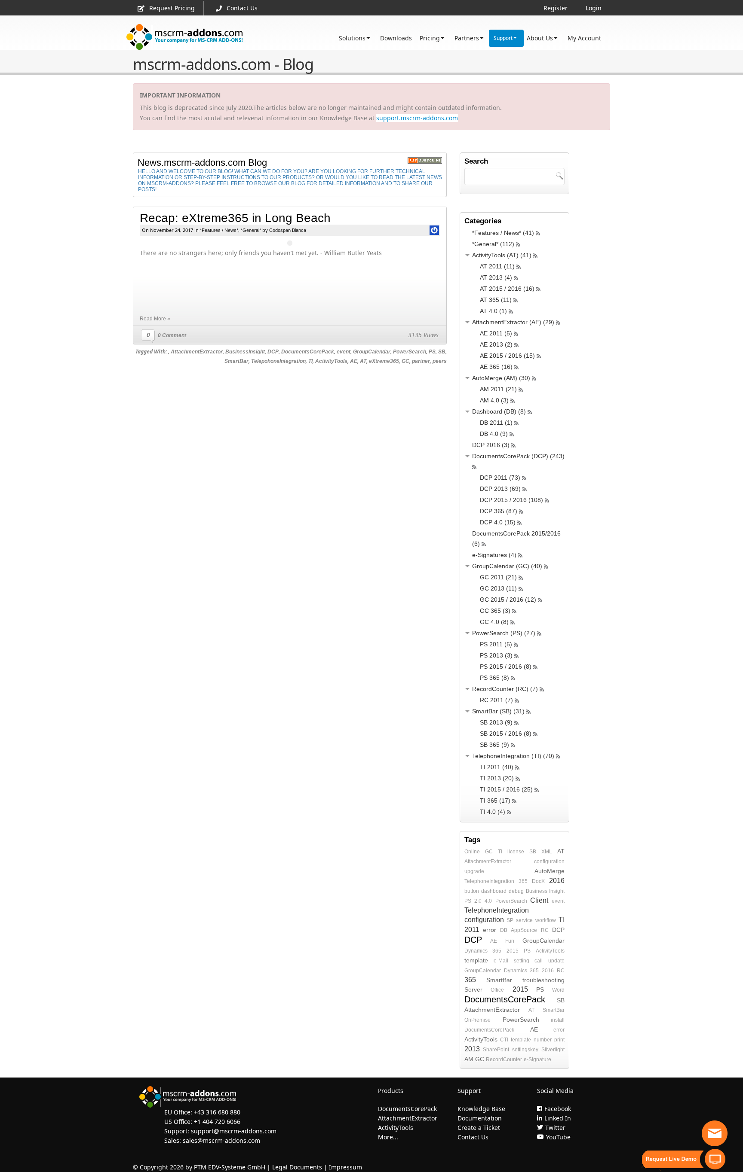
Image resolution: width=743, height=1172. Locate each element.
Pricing (430, 38)
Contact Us (242, 8)
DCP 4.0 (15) (498, 522)
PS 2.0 (473, 901)
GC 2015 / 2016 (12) (508, 599)
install (558, 1020)
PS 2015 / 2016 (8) (505, 666)
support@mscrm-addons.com (233, 1131)
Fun (509, 941)
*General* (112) (493, 243)
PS (432, 352)
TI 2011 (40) (496, 767)
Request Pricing (172, 8)
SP (510, 920)
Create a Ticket (478, 1127)
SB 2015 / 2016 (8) (505, 733)
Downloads (396, 38)
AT (363, 361)
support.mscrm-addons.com (417, 118)
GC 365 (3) (495, 610)
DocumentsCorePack (307, 352)
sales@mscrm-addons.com (221, 1140)
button (471, 891)
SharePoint (496, 1050)
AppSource (524, 930)
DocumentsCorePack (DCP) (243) (518, 456)
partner (421, 361)
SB (441, 352)
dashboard (494, 891)
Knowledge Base (481, 1109)
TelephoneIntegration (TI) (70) (513, 755)
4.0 (488, 901)
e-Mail (501, 961)
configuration (549, 861)
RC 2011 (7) (496, 700)
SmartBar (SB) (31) (498, 711)
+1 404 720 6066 (217, 1121)
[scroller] (728, 1161)
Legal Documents (297, 1167)
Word (558, 990)
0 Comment (172, 335)
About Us (540, 38)
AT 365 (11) (496, 299)
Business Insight (545, 891)
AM (468, 1059)
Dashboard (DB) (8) (499, 411)
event (343, 352)
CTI (504, 1040)
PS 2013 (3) (496, 655)
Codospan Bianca (287, 230)
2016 (557, 880)
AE (353, 361)
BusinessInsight (245, 352)
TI (310, 361)
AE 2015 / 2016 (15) (507, 355)
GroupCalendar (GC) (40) (507, 566)
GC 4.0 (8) (494, 621)
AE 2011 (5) (496, 333)
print (559, 1040)
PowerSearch (409, 352)
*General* (251, 230)
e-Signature (537, 1059)
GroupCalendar (371, 352)
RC (545, 930)
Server (473, 989)
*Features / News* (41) (503, 232)
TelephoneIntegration (489, 881)
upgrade (474, 871)
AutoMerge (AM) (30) (501, 377)
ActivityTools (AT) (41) (501, 255)
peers (440, 361)
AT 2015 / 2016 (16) (507, 288)
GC (405, 361)
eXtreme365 (384, 361)
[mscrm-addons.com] (184, 37)
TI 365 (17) (495, 800)
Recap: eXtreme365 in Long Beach (235, 218)
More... (388, 1137)
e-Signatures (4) (494, 554)
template (476, 960)
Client (539, 900)
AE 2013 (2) (496, 344)
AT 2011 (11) (497, 266)
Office (497, 990)
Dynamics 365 (482, 951)
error (489, 929)
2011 (471, 929)
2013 (472, 1049)
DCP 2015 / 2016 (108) (511, 499)
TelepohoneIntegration (278, 361)
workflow (545, 920)
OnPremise (477, 1020)
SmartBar (236, 361)
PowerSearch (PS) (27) (503, 633)
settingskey (525, 1050)
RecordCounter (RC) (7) (505, 688)
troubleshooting (543, 980)
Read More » (155, 319)
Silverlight (553, 1050)
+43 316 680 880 (217, 1112)
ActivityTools (331, 361)
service (524, 920)
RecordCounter (504, 1059)
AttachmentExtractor (197, 352)
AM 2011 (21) (498, 389)
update (556, 961)
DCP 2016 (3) (491, 444)
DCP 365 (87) (498, 511)
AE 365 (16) (496, 366)
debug (516, 891)
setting (521, 961)
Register (555, 8)
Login (594, 8)
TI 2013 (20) (497, 778)
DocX (538, 881)
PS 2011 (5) (496, 644)
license (515, 852)
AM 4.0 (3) (494, 400)
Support (503, 38)
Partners (466, 38)
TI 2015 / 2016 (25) (506, 789)
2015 (513, 951)
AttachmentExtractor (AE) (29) (513, 322)
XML (546, 852)
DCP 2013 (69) (500, 488)
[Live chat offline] (715, 1133)
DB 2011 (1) (496, 422)
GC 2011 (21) (498, 577)
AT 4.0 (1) (493, 310)
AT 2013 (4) (496, 277)
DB (503, 930)
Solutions (352, 38)
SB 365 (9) (494, 744)
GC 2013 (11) (498, 588)
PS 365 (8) (494, 677)
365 (523, 881)
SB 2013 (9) (496, 722)
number (543, 1040)
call (538, 961)
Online (472, 852)
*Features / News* (219, 230)
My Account (584, 38)
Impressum (345, 1167)
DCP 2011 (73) (500, 477)
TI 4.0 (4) (492, 811)
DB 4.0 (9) (494, 433)
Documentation (479, 1118)
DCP (273, 352)
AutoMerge (549, 871)
